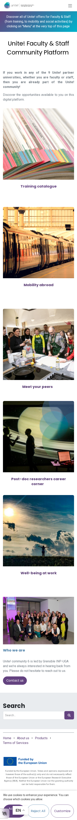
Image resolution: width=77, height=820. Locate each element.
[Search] (69, 715)
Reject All (38, 811)
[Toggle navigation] (70, 6)
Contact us (14, 680)
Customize (62, 811)
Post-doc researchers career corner (38, 481)
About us (23, 738)
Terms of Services (15, 743)
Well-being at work (39, 572)
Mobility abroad (39, 284)
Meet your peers (37, 386)
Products (41, 738)
